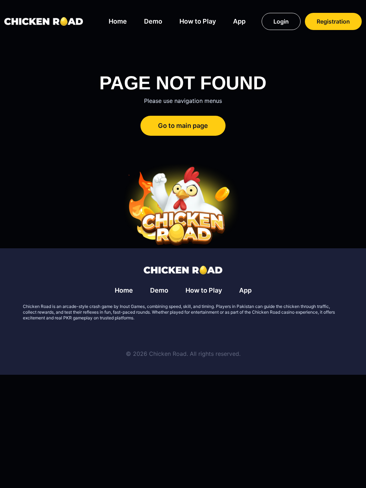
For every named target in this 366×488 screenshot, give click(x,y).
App (239, 21)
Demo (153, 21)
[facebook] (174, 335)
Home (118, 21)
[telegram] (191, 335)
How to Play (197, 21)
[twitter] (157, 335)
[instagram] (208, 335)
